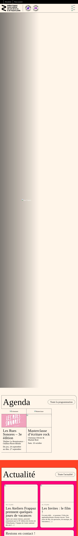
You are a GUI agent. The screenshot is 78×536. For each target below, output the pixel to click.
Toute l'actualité (65, 474)
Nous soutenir (18, 2)
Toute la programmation (61, 402)
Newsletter (8, 2)
